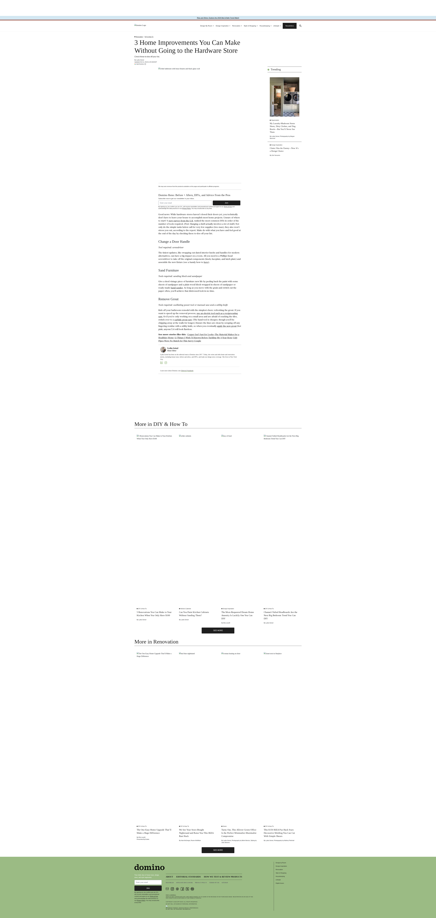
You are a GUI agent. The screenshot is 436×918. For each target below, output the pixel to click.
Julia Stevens (225, 842)
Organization (275, 120)
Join (226, 203)
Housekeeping (265, 26)
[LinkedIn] (161, 362)
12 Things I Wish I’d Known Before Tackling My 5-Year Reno (203, 338)
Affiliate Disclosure (184, 882)
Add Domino (140, 64)
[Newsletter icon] (167, 889)
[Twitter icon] (187, 889)
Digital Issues (280, 883)
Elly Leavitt (226, 623)
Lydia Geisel (140, 60)
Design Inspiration (222, 26)
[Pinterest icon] (177, 889)
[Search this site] (300, 26)
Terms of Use (228, 206)
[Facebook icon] (182, 889)
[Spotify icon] (192, 889)
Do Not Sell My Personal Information (178, 909)
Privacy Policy (186, 208)
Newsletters (289, 26)
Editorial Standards (187, 371)
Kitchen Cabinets (185, 609)
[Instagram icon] (172, 889)
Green (225, 826)
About (169, 877)
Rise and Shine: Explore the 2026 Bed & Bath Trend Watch (218, 18)
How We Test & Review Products (223, 877)
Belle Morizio (246, 840)
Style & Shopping (250, 26)
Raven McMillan (196, 840)
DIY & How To (149, 37)
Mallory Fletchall (289, 840)
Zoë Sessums (276, 155)
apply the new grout (227, 326)
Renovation (236, 26)
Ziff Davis (180, 901)
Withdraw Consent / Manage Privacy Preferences (182, 908)
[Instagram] (166, 362)
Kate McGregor (185, 840)
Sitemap (225, 882)
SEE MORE (218, 630)
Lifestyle (276, 26)
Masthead (170, 882)
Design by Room (206, 26)
